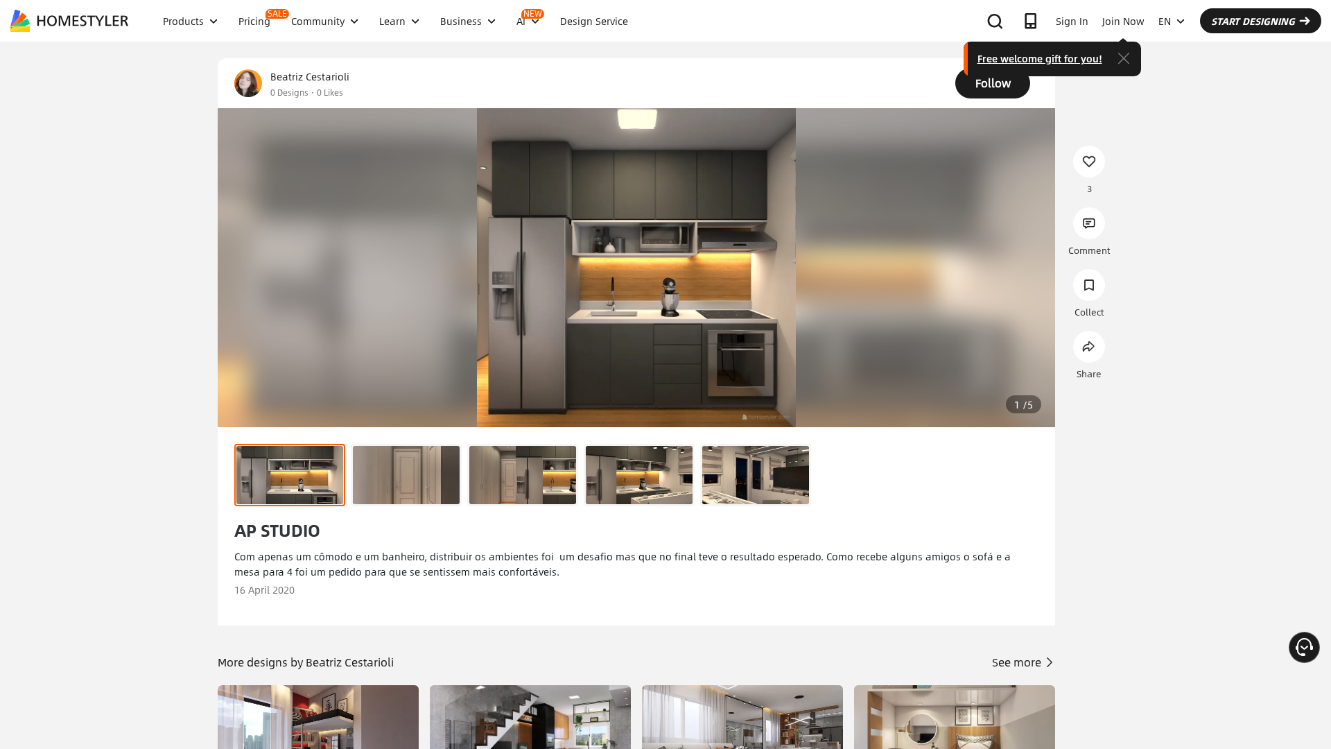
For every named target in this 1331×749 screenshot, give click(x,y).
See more (1018, 662)
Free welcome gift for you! (1039, 58)
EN (1164, 20)
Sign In (1072, 20)
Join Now (1123, 20)
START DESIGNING (1253, 20)
